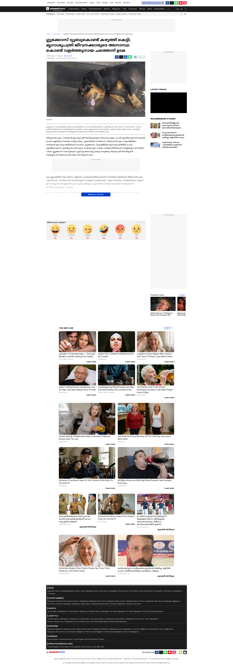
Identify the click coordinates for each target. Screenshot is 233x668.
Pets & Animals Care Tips (83, 621)
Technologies (79, 639)
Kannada (70, 3)
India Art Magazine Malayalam (97, 629)
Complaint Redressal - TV (140, 659)
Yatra (149, 9)
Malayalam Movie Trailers (136, 601)
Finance (101, 639)
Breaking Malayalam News (70, 591)
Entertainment (95, 9)
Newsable (61, 3)
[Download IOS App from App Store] (185, 652)
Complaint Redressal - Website (118, 659)
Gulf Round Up (86, 647)
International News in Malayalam (151, 591)
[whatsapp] (176, 3)
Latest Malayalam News (89, 591)
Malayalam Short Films (97, 601)
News (84, 9)
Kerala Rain (70, 14)
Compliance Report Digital (161, 659)
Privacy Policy (90, 659)
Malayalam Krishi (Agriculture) (75, 629)
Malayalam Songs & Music (81, 604)
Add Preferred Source (151, 3)
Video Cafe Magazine (131, 632)
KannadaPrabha (81, 3)
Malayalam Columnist (131, 629)
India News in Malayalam (108, 591)
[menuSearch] (186, 9)
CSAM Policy (100, 659)
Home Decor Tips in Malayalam (146, 619)
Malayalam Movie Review (116, 601)
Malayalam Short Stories (56, 632)
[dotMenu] (169, 9)
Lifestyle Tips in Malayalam (79, 619)
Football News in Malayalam (99, 611)
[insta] (185, 3)
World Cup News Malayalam (153, 611)
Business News (52, 639)
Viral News (51, 593)
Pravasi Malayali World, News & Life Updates (63, 647)
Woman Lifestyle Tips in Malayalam (60, 621)
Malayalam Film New (54, 601)
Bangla (105, 3)
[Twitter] (172, 3)
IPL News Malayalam (134, 611)
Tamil (98, 3)
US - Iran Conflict (93, 14)
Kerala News (123, 591)
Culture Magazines (166, 629)
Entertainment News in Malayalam (75, 601)
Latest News (73, 9)
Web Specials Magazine (113, 632)
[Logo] (56, 9)
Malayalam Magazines (55, 629)
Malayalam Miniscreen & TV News (104, 604)
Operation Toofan (107, 14)
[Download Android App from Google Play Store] (181, 652)
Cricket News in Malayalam (77, 611)
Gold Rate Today (135, 14)
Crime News (133, 591)
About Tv (70, 659)
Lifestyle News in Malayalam (57, 619)
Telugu (91, 3)
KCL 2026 (60, 14)
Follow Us (141, 57)
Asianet (55, 652)
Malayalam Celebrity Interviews (129, 604)
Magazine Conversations (149, 629)
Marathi (118, 3)
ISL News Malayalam (118, 611)
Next (185, 14)
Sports (107, 9)
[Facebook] (167, 3)
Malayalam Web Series (154, 601)
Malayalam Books (116, 629)
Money (142, 9)
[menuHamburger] (181, 9)
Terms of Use (79, 659)
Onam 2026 (81, 14)
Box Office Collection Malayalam (59, 604)
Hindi (111, 3)
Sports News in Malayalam (57, 611)
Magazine (116, 9)
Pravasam (133, 9)
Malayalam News (53, 591)
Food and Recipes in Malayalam (102, 619)
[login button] (178, 9)
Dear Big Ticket (98, 647)
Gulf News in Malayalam (172, 591)
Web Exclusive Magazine (94, 632)
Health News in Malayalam (124, 619)
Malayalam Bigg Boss (171, 601)
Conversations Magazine (75, 632)
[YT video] (181, 3)
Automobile (159, 9)
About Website (59, 659)
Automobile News (66, 639)
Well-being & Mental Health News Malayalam (110, 621)
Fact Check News (91, 639)
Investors (175, 659)
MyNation (126, 3)
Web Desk (68, 56)
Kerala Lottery (121, 14)
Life (124, 9)
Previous (181, 14)
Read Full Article (96, 194)
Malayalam (51, 3)
